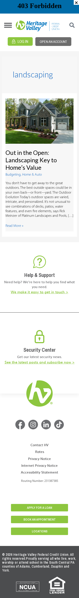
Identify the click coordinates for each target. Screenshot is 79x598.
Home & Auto (32, 175)
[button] (76, 2)
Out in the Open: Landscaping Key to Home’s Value (31, 160)
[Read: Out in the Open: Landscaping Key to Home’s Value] (39, 121)
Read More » (14, 226)
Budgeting (13, 175)
